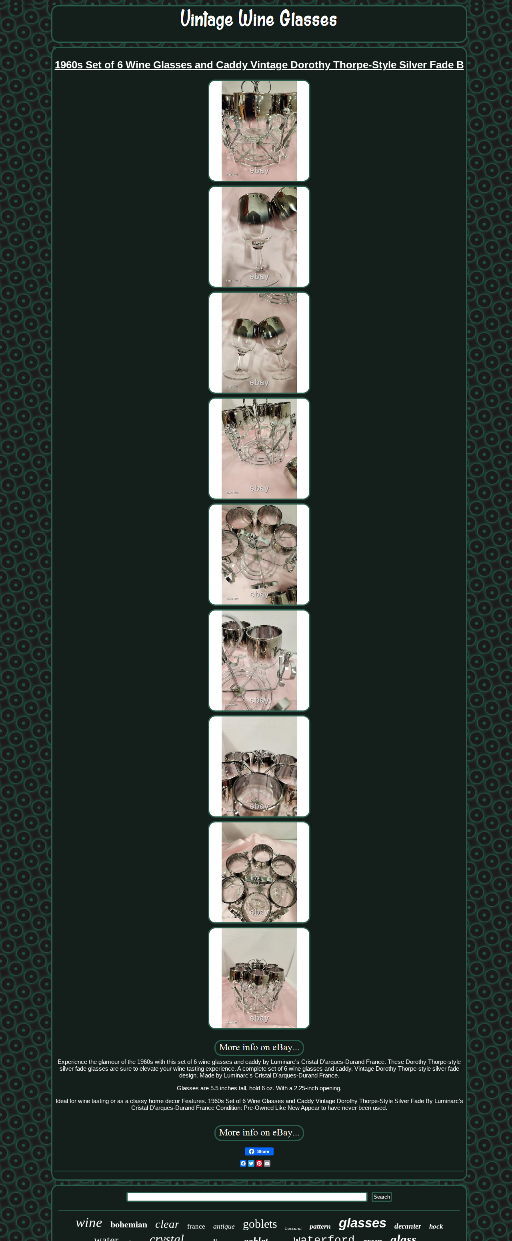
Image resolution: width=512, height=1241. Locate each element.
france (196, 1226)
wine (89, 1222)
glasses (362, 1222)
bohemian (128, 1224)
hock (436, 1226)
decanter (407, 1226)
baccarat (293, 1228)
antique (224, 1226)
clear (167, 1223)
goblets (260, 1223)
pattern (320, 1226)
